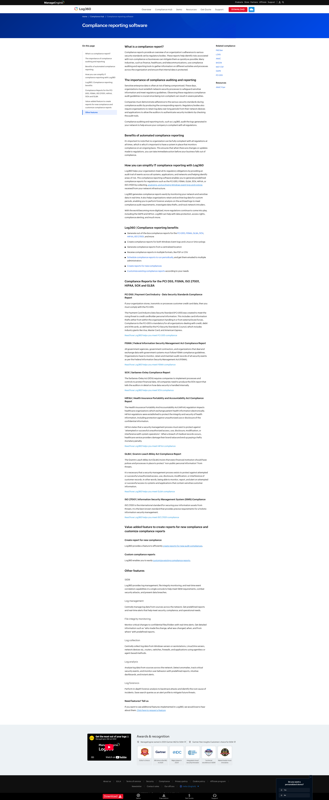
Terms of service (133, 781)
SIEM (127, 579)
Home (84, 17)
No (285, 795)
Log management (134, 601)
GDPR (218, 71)
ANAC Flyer (220, 87)
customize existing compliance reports (171, 560)
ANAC (218, 59)
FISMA (189, 233)
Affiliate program (218, 781)
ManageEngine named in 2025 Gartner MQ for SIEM (162, 742)
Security (150, 781)
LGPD (218, 54)
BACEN (219, 63)
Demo (179, 9)
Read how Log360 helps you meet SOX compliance (149, 390)
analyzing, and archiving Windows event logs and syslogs (175, 185)
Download (238, 9)
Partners (254, 2)
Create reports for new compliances (144, 266)
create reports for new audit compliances (182, 546)
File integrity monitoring (138, 619)
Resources (191, 9)
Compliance (164, 781)
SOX (201, 233)
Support (219, 9)
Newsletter (137, 786)
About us (107, 781)
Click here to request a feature (151, 710)
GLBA (195, 233)
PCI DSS (181, 233)
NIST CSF (220, 67)
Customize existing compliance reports (146, 271)
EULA (118, 781)
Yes (285, 790)
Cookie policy (199, 781)
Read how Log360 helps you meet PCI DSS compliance (151, 335)
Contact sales (153, 786)
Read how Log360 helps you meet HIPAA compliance (150, 446)
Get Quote (206, 9)
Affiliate (263, 2)
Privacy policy (181, 781)
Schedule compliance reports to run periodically (150, 257)
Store (246, 2)
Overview (146, 9)
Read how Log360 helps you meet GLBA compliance (150, 491)
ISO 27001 (139, 236)
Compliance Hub (163, 9)
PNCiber (219, 50)
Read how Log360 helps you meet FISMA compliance (150, 364)
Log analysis (131, 661)
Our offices (169, 786)
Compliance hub (97, 17)
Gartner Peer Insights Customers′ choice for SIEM (212, 742)
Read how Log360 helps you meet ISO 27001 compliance (152, 517)
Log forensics (132, 683)
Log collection (132, 640)
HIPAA (130, 236)
